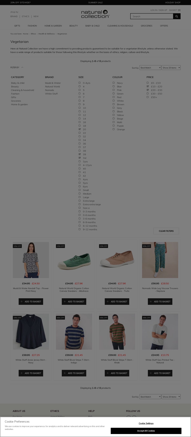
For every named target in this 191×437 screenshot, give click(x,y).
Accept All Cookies (146, 431)
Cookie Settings (146, 423)
